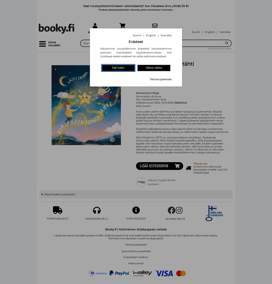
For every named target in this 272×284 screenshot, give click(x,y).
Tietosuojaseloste (161, 79)
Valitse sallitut (154, 67)
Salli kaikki (118, 67)
